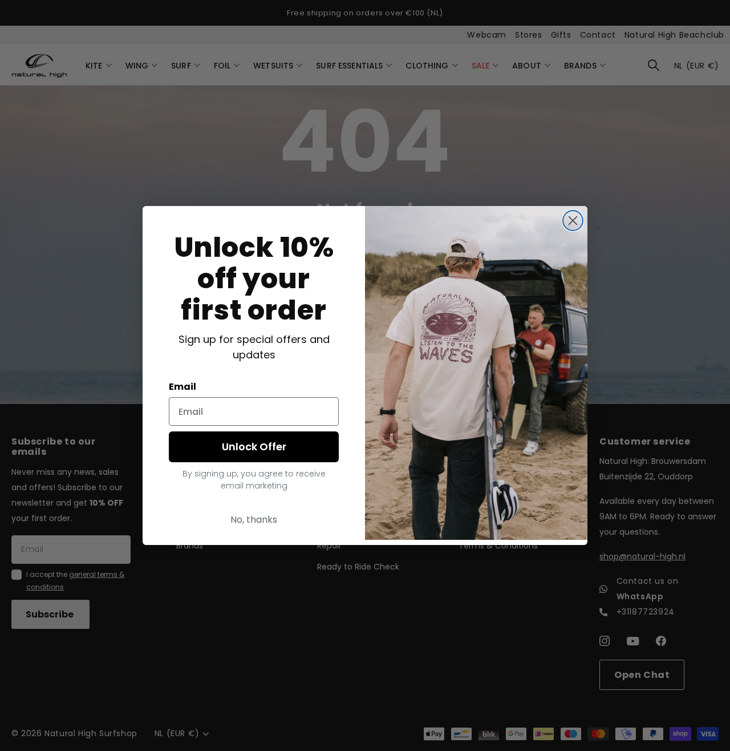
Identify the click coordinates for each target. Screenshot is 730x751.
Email (182, 386)
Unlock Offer (254, 446)
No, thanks (253, 519)
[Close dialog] (573, 221)
